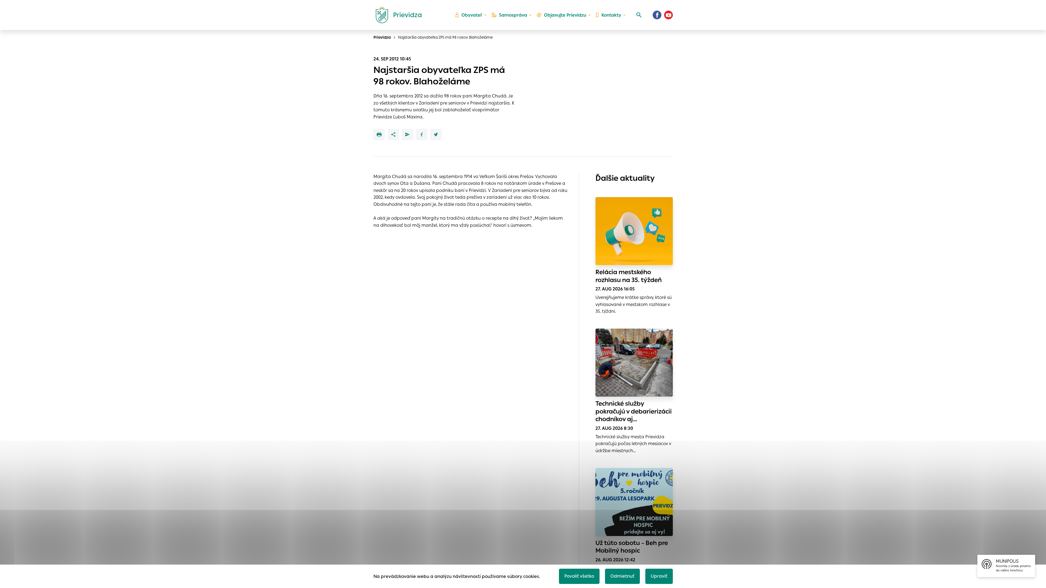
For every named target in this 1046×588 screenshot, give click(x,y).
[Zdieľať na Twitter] (436, 134)
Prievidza (382, 37)
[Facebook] (657, 15)
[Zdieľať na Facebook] (421, 134)
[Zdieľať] (393, 134)
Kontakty (611, 15)
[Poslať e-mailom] (407, 134)
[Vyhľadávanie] (639, 15)
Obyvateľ (471, 15)
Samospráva (513, 15)
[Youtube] (668, 15)
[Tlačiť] (379, 134)
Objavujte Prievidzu (565, 15)
